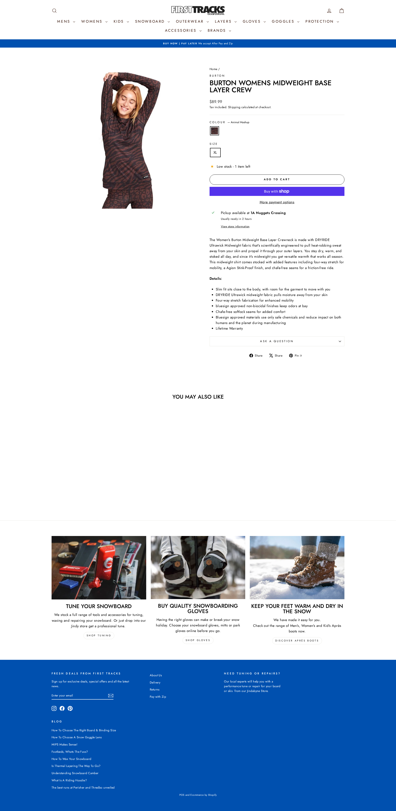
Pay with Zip (158, 697)
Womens (92, 21)
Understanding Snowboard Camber (75, 773)
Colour (229, 122)
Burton (217, 76)
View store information (235, 226)
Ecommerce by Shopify (203, 795)
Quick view (86, 475)
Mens (64, 21)
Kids (120, 21)
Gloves (253, 21)
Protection (320, 21)
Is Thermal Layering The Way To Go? (76, 766)
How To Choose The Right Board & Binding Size (84, 730)
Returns (155, 689)
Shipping (234, 107)
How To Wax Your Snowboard (71, 759)
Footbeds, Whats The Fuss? (70, 752)
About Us (156, 675)
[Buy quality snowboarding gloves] (198, 567)
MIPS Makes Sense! (64, 744)
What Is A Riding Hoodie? (69, 780)
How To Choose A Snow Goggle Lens (77, 737)
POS (181, 795)
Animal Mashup (214, 131)
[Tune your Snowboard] (99, 567)
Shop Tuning (99, 635)
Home (213, 69)
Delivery (155, 682)
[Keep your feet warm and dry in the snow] (297, 567)
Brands (218, 30)
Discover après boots (297, 640)
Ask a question (277, 341)
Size (214, 144)
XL (215, 152)
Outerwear (191, 21)
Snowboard (151, 21)
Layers (224, 21)
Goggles (284, 21)
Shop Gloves (198, 640)
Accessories (181, 30)
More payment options (277, 202)
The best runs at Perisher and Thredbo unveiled (83, 787)
